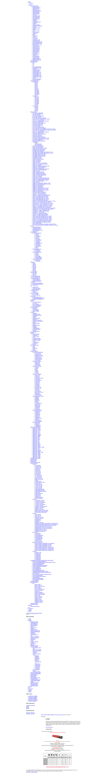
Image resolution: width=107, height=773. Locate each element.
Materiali (27, 708)
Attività (27, 706)
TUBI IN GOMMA (50, 714)
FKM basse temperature (30, 712)
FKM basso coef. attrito (30, 713)
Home (42, 714)
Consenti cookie (48, 729)
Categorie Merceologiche (30, 705)
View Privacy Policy (49, 727)
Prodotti (27, 707)
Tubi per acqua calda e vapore (60, 714)
